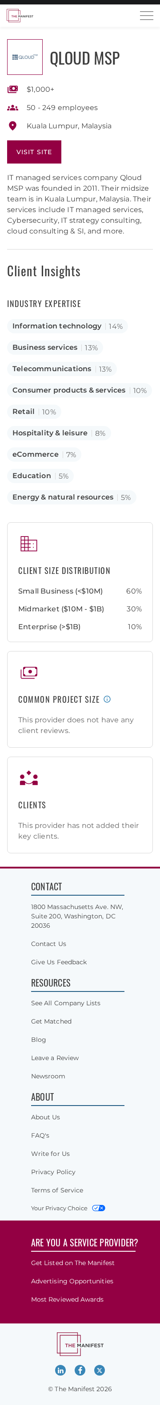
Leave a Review (55, 1058)
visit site (34, 152)
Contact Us (48, 944)
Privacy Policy (53, 1172)
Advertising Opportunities (72, 1281)
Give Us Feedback (59, 962)
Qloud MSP (85, 57)
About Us (45, 1117)
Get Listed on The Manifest (73, 1263)
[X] (99, 1370)
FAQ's (40, 1135)
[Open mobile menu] (146, 15)
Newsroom (48, 1076)
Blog (38, 1040)
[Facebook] (80, 1370)
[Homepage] (20, 15)
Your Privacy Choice (59, 1208)
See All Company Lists (65, 1003)
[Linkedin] (60, 1370)
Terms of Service (57, 1190)
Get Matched (51, 1021)
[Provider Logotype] (25, 57)
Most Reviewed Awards (67, 1299)
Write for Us (50, 1154)
